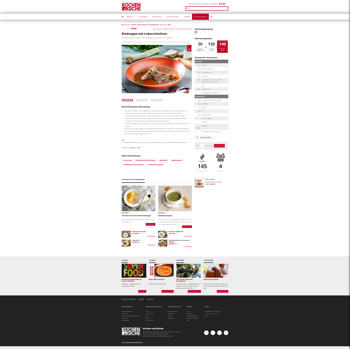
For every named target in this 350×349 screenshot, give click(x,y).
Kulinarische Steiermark (155, 165)
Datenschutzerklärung (192, 316)
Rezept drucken (169, 29)
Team (188, 311)
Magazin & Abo (173, 17)
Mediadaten (171, 318)
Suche (212, 17)
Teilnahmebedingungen (193, 318)
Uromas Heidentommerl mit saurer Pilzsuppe (179, 241)
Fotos (147, 316)
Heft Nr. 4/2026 (209, 179)
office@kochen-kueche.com (164, 336)
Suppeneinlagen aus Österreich (145, 160)
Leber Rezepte (163, 160)
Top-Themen (143, 17)
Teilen (190, 29)
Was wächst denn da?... (194, 291)
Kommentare (157, 99)
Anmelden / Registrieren (195, 4)
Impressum (189, 313)
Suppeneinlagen (142, 25)
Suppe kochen (127, 160)
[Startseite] (131, 7)
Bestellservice (171, 313)
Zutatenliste (181, 29)
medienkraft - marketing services (213, 311)
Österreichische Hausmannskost (133, 165)
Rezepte (130, 17)
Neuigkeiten (157, 17)
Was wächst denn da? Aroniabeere (184, 280)
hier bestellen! (210, 184)
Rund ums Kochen (127, 306)
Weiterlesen (150, 224)
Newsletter (214, 4)
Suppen (134, 25)
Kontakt (170, 316)
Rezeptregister (125, 320)
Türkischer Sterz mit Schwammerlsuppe (136, 216)
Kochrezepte (125, 313)
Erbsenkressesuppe (165, 216)
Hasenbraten (136, 240)
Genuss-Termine (150, 313)
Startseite (124, 22)
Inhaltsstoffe (142, 99)
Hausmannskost (153, 25)
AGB (188, 320)
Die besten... (142, 291)
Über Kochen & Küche (174, 306)
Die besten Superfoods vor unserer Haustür (132, 280)
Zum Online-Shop (200, 17)
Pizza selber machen (156, 279)
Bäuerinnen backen (211, 279)
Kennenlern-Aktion (172, 311)
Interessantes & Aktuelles (154, 306)
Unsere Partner (149, 320)
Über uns (189, 306)
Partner (187, 17)
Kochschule (124, 318)
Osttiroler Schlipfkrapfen (176, 231)
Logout (206, 316)
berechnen (219, 146)
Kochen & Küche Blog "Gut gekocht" (131, 316)
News (147, 311)
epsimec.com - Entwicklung (211, 313)
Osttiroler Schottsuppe (139, 231)
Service (207, 306)
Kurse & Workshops (127, 311)
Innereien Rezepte (176, 160)
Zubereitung (127, 99)
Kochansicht (158, 29)
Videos (147, 318)
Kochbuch (206, 4)
